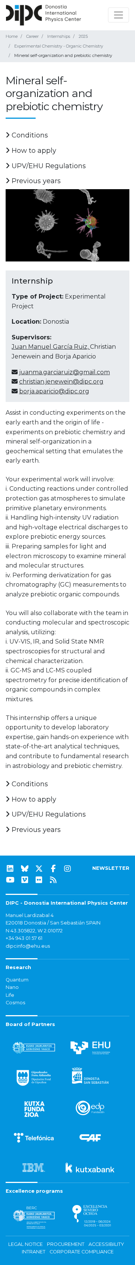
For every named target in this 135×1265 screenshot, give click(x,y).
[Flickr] (39, 880)
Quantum (17, 980)
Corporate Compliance (82, 1252)
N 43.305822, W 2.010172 (34, 930)
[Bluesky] (24, 868)
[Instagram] (67, 868)
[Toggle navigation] (118, 14)
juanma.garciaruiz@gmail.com (64, 372)
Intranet (33, 1252)
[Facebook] (53, 868)
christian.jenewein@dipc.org (61, 381)
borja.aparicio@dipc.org (54, 391)
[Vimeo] (24, 880)
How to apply (33, 150)
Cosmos (15, 1002)
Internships (58, 36)
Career (32, 36)
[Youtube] (10, 880)
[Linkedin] (10, 868)
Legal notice (25, 1244)
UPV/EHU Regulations (48, 166)
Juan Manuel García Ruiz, (51, 346)
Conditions (29, 135)
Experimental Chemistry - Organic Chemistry (58, 46)
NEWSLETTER (110, 868)
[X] (39, 868)
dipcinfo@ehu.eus (28, 946)
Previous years (35, 181)
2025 (83, 36)
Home (12, 36)
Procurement (65, 1244)
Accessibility (106, 1244)
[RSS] (53, 880)
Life (10, 995)
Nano (12, 987)
